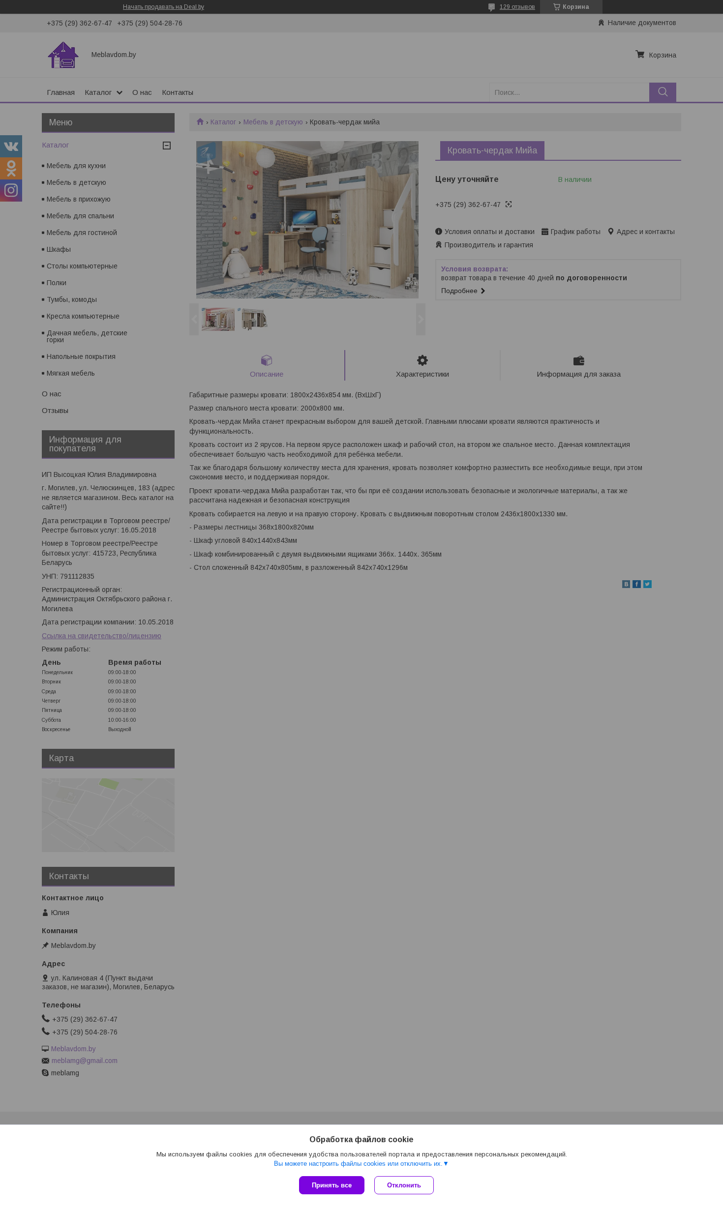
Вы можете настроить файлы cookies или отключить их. (358, 1163)
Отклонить (404, 1185)
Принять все (332, 1185)
